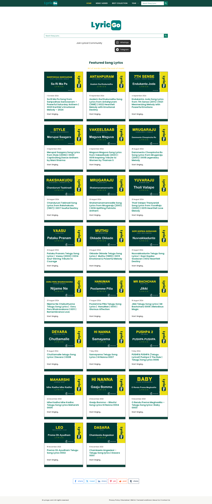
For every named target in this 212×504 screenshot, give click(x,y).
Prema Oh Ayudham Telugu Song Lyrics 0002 (62, 451)
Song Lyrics (114, 63)
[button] (123, 42)
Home (88, 3)
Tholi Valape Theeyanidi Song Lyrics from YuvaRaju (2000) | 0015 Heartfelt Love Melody (147, 206)
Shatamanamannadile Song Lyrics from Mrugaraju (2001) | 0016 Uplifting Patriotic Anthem (105, 206)
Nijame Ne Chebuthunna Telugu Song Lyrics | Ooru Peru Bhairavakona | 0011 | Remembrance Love (61, 307)
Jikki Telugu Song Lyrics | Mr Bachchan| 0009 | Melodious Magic (148, 306)
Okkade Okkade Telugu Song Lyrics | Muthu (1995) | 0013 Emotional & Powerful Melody (105, 256)
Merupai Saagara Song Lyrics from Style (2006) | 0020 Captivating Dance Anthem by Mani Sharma (63, 156)
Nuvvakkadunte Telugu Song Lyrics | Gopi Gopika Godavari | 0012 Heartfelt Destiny (148, 257)
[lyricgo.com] (50, 3)
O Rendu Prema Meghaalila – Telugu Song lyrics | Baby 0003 (148, 405)
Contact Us (165, 500)
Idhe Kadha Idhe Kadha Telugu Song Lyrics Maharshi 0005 (63, 405)
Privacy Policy (114, 500)
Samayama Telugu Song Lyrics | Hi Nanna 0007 (103, 356)
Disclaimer (125, 500)
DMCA (133, 500)
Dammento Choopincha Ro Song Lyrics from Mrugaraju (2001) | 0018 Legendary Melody (147, 156)
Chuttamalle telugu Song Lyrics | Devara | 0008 (61, 356)
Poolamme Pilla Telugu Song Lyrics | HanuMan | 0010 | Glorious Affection (105, 306)
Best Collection (119, 3)
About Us (156, 500)
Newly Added (102, 3)
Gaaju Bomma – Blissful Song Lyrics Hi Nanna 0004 (104, 404)
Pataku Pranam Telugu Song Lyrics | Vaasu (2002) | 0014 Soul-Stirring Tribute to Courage (63, 257)
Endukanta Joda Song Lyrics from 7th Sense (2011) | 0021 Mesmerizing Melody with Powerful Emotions (148, 103)
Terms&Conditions (144, 500)
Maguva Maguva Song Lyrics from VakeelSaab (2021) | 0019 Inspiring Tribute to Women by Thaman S (105, 156)
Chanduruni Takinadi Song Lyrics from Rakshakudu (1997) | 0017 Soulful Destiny (62, 205)
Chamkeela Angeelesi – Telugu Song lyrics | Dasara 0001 (104, 453)
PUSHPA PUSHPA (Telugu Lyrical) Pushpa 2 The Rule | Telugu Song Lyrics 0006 (147, 357)
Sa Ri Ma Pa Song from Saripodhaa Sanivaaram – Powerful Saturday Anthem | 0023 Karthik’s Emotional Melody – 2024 (63, 104)
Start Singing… (53, 114)
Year (134, 3)
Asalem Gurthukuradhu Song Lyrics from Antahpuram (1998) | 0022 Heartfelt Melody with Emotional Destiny (105, 104)
